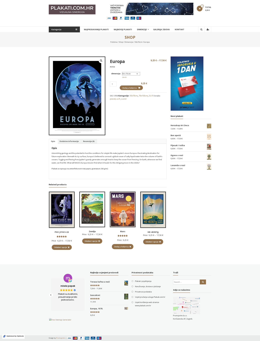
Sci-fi (151, 95)
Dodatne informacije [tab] (69, 141)
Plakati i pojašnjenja (143, 281)
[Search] (203, 282)
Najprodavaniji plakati (96, 29)
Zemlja (92, 231)
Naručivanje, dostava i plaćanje (148, 286)
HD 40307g (153, 232)
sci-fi (118, 99)
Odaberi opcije (60, 247)
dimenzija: (116, 73)
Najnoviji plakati (123, 29)
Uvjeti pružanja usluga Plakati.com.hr (150, 297)
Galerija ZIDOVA (161, 29)
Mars (122, 231)
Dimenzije (129, 42)
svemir (124, 99)
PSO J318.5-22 (62, 232)
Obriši (124, 77)
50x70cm (138, 42)
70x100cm (143, 95)
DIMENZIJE (142, 29)
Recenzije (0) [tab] (88, 141)
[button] (101, 60)
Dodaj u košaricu (129, 88)
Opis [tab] (53, 141)
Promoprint (60, 338)
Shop (121, 42)
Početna (113, 42)
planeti (113, 99)
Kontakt (179, 29)
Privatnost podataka (143, 291)
